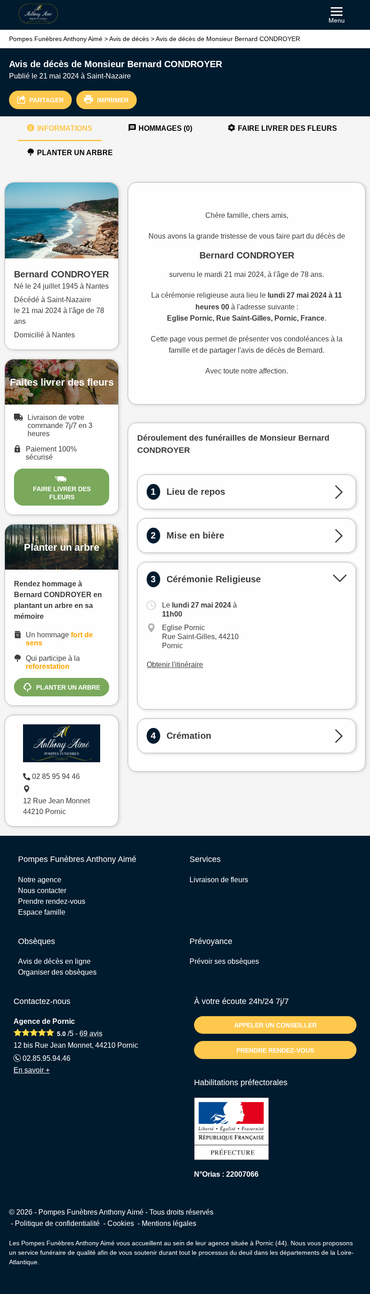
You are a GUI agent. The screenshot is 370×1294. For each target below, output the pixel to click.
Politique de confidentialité (57, 1223)
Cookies (120, 1223)
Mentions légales (169, 1223)
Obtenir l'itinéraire (175, 664)
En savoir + (32, 1070)
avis (90, 1033)
